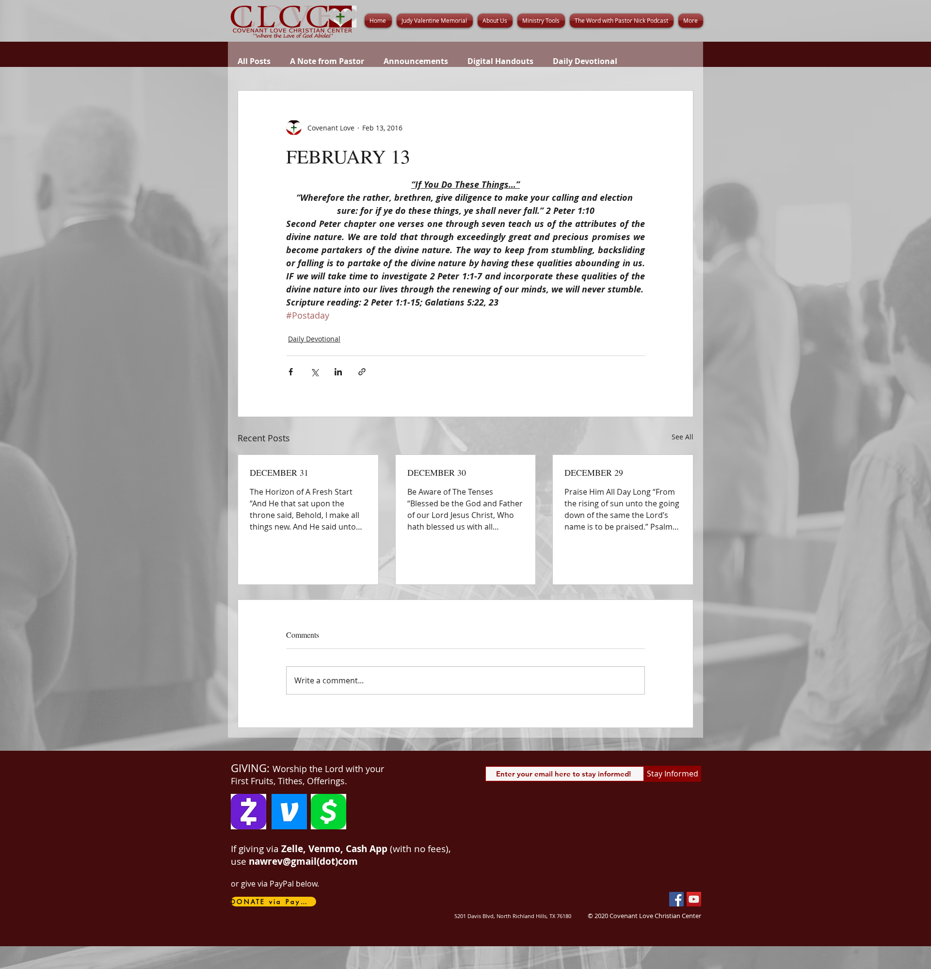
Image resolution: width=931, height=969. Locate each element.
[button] (495, 21)
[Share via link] (362, 371)
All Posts (254, 61)
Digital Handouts (500, 61)
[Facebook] (676, 899)
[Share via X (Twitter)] (314, 371)
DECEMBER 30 (436, 472)
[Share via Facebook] (290, 371)
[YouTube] (694, 899)
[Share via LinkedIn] (338, 371)
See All (682, 436)
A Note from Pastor (327, 61)
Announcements (416, 61)
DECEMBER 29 (593, 472)
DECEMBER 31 (279, 472)
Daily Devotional (585, 61)
